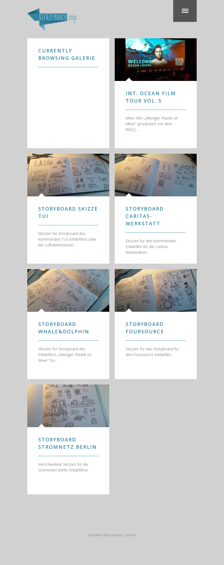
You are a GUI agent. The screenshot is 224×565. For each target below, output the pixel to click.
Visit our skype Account (112, 521)
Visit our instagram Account (145, 521)
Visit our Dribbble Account (101, 521)
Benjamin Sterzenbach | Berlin (112, 535)
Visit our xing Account (123, 521)
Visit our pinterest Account (134, 521)
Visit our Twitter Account (79, 521)
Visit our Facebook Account (90, 521)
